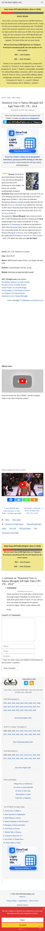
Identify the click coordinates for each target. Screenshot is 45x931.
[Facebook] (11, 500)
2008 (38, 703)
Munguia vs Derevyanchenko (15, 825)
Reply (9, 609)
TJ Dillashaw (14, 224)
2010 (9, 707)
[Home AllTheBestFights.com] (10, 685)
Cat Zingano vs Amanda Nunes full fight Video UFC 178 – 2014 (32, 510)
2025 (34, 710)
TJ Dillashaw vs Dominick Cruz (31, 300)
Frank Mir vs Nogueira (23, 798)
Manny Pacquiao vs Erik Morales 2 (17, 821)
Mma (9, 97)
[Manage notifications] (40, 927)
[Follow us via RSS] (32, 684)
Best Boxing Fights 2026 (23, 718)
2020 (13, 710)
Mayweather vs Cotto (23, 794)
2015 (30, 707)
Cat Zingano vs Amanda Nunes (13, 293)
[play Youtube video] (22, 381)
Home (4, 97)
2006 (30, 703)
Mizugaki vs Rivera (15, 233)
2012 (17, 707)
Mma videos (16, 97)
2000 (5, 703)
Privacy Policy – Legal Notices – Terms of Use (22, 901)
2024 (30, 710)
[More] (34, 500)
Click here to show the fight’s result (17, 272)
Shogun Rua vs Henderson (23, 784)
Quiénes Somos (22, 905)
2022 (21, 710)
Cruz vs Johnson (15, 205)
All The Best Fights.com (12, 2)
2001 (9, 703)
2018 (5, 710)
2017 (38, 707)
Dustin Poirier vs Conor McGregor (14, 288)
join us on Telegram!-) (30, 118)
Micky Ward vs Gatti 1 (13, 843)
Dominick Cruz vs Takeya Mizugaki (15, 296)
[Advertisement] (22, 336)
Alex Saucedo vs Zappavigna (15, 814)
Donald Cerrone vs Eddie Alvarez (14, 285)
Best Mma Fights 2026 (23, 768)
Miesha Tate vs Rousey (13, 832)
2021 (17, 710)
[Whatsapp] (26, 500)
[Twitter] (18, 500)
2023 (26, 710)
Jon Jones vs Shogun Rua (14, 839)
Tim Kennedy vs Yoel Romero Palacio (16, 290)
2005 (26, 703)
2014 (26, 707)
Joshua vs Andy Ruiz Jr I (13, 836)
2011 (13, 707)
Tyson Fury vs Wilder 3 (13, 811)
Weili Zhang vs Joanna (13, 818)
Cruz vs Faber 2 (9, 213)
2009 (5, 707)
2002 (13, 703)
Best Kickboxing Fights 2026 (23, 742)
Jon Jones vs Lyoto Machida (23, 787)
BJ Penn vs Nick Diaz (23, 791)
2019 (9, 710)
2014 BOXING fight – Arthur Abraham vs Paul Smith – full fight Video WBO (11, 510)
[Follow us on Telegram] (26, 684)
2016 (34, 707)
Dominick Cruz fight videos (14, 524)
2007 (34, 703)
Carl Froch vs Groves (12, 828)
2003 (17, 703)
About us (22, 896)
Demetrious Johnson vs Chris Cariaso (28, 235)
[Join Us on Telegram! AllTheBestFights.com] (22, 123)
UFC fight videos (25, 528)
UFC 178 (13, 528)
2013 (21, 707)
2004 (21, 703)
